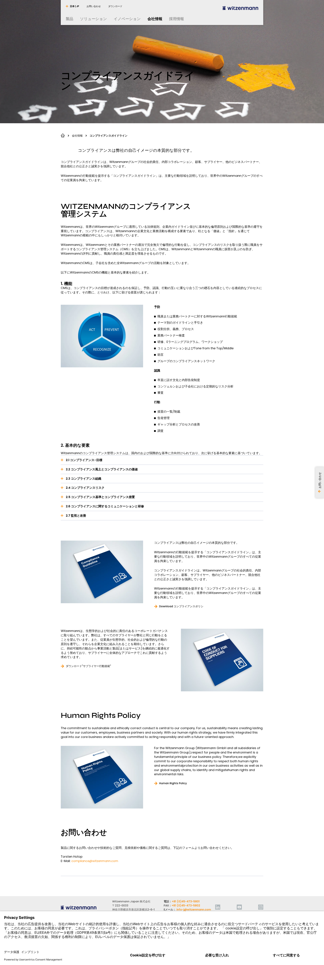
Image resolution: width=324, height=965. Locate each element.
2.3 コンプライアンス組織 (83, 478)
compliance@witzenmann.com (94, 861)
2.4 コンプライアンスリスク (85, 488)
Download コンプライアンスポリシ (181, 606)
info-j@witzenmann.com (194, 909)
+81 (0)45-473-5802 (186, 905)
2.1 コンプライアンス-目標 (84, 460)
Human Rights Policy (173, 783)
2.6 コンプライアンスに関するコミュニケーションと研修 (105, 506)
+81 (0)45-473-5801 (186, 901)
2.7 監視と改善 (76, 515)
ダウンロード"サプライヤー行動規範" (88, 666)
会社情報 (77, 136)
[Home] (240, 8)
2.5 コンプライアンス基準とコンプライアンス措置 (100, 497)
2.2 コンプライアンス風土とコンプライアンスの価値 (102, 469)
